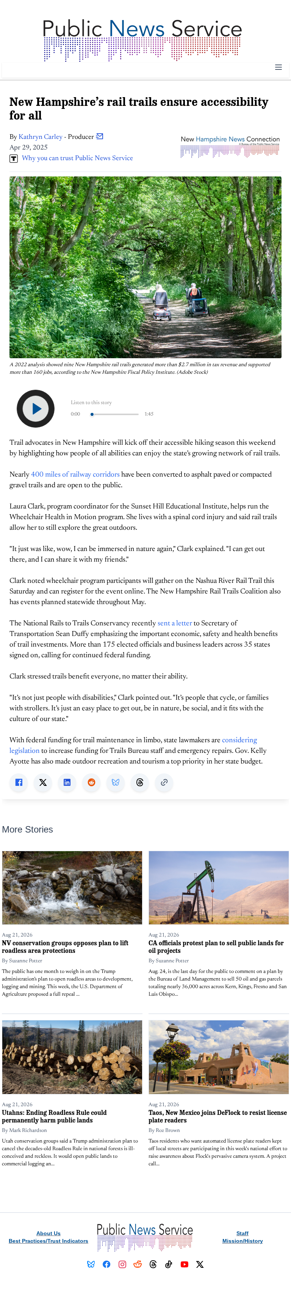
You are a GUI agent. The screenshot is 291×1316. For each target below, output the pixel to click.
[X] (200, 1264)
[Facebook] (106, 1264)
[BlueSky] (91, 1264)
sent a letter (175, 623)
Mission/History (242, 1241)
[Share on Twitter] (43, 782)
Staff (242, 1233)
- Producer (57, 137)
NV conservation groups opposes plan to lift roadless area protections (65, 947)
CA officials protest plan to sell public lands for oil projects (216, 947)
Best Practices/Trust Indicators (48, 1241)
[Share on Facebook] (18, 782)
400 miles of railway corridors (75, 475)
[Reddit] (137, 1264)
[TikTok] (169, 1264)
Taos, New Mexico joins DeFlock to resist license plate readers (218, 1116)
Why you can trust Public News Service (75, 158)
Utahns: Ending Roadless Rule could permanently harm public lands (54, 1116)
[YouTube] (184, 1264)
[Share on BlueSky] (115, 782)
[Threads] (153, 1264)
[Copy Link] (164, 782)
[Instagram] (122, 1264)
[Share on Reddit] (91, 782)
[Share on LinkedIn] (67, 782)
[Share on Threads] (140, 782)
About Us (48, 1233)
